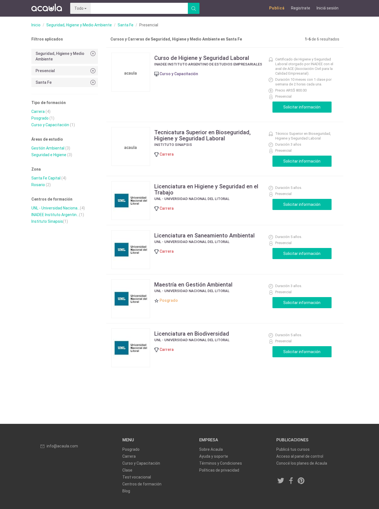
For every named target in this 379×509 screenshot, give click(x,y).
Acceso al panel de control (299, 456)
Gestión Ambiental (47, 148)
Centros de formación (141, 484)
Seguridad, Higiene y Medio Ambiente (79, 25)
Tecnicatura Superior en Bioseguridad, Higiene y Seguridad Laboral (202, 135)
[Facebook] (291, 481)
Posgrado (40, 118)
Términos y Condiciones (220, 463)
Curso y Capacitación (50, 125)
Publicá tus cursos (293, 449)
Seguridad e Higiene (48, 155)
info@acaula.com (62, 446)
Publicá (277, 8)
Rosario (38, 185)
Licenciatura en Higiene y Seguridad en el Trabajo (206, 189)
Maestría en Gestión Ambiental (193, 284)
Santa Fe (125, 25)
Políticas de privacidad (219, 470)
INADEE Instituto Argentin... (55, 214)
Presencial (45, 71)
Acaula (46, 8)
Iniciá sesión (327, 8)
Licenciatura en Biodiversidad (191, 333)
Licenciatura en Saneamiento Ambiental (204, 235)
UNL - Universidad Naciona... (55, 208)
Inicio (36, 25)
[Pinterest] (301, 481)
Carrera (38, 111)
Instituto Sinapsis (47, 221)
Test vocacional (136, 477)
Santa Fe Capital (45, 178)
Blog (126, 491)
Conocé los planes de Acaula (301, 463)
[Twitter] (281, 481)
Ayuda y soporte (213, 456)
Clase (127, 470)
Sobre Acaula (211, 449)
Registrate (300, 8)
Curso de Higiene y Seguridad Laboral (201, 58)
